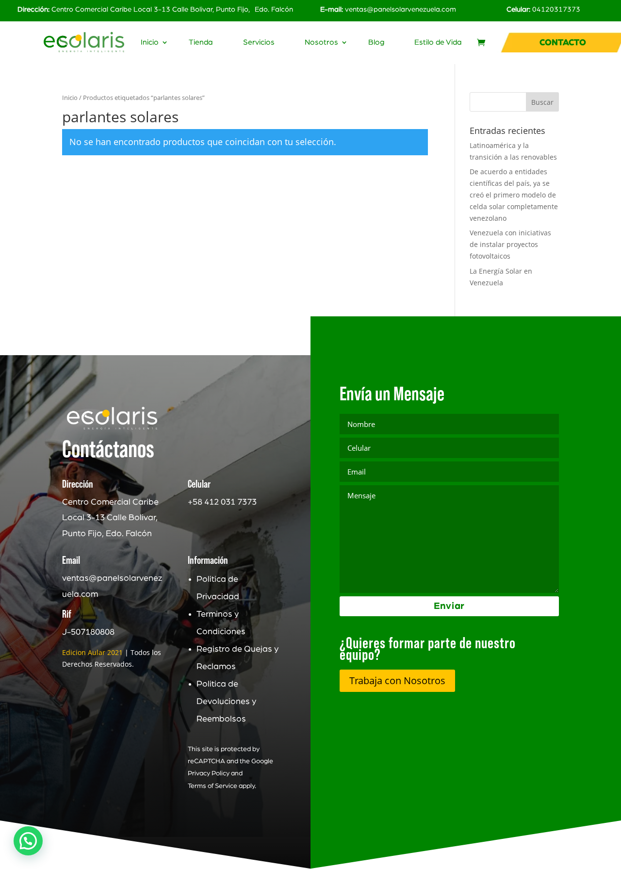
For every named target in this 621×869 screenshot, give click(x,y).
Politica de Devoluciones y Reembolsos (226, 701)
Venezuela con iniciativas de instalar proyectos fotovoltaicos (510, 244)
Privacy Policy (208, 773)
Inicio (150, 42)
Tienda (201, 42)
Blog (376, 42)
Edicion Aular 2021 (92, 652)
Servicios (259, 42)
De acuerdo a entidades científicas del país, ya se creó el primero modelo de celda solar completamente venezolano (514, 194)
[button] (28, 840)
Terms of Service (212, 786)
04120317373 (556, 9)
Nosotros (321, 42)
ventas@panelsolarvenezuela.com (400, 9)
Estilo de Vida (438, 42)
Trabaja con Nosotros (397, 680)
